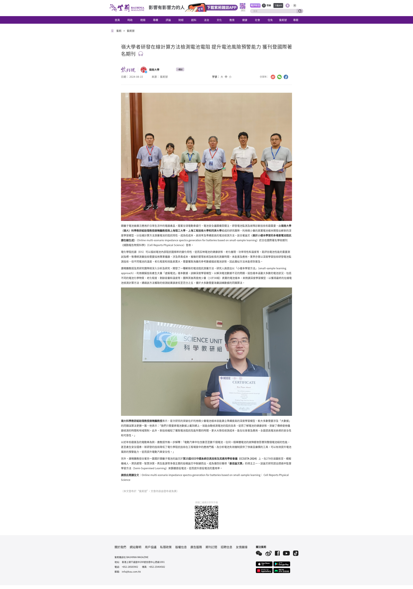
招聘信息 (226, 547)
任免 (270, 20)
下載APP (278, 5)
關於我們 (120, 547)
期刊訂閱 (211, 547)
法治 (206, 20)
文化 (219, 20)
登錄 (269, 5)
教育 (232, 20)
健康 (244, 20)
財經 (181, 20)
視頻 (142, 20)
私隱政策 (166, 547)
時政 (130, 20)
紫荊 (118, 30)
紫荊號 (283, 20)
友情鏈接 (241, 547)
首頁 (117, 20)
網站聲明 (135, 547)
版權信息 (181, 547)
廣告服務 (196, 547)
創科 (193, 20)
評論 (168, 20)
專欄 (155, 20)
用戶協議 (150, 547)
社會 (257, 20)
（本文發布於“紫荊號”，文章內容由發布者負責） (150, 491)
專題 (295, 20)
